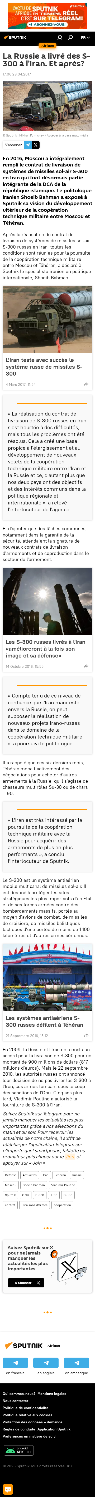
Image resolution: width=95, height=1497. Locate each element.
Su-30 (68, 1195)
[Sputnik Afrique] (16, 39)
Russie (77, 1175)
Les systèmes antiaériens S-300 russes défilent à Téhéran (44, 1021)
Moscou (10, 1185)
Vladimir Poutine (63, 1185)
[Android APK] (19, 1451)
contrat (10, 1205)
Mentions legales (51, 1393)
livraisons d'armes (35, 1205)
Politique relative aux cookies (27, 1415)
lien (70, 1157)
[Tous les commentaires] (8, 1489)
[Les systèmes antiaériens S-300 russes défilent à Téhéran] (47, 977)
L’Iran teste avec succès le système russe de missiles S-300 (44, 366)
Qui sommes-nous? (19, 1393)
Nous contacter (15, 1400)
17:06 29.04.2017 (17, 74)
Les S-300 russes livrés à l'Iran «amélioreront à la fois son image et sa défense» (46, 648)
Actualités (30, 1175)
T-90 (53, 1195)
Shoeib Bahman (34, 1185)
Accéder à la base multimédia (67, 135)
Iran (46, 1175)
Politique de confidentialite (26, 1407)
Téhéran (60, 1175)
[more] (86, 384)
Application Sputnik (53, 1429)
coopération (62, 1205)
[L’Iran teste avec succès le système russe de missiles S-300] (47, 319)
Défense (10, 1175)
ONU (25, 1195)
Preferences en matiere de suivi (29, 1436)
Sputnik (10, 1195)
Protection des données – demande (33, 1422)
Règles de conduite (19, 1429)
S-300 (39, 1195)
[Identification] (60, 37)
